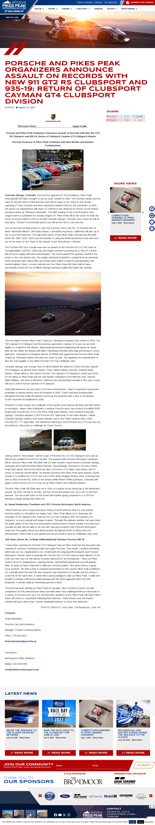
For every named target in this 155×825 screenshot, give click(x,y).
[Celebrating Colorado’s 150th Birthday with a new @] (30, 815)
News (66, 9)
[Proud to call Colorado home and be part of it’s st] (42, 815)
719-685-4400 (112, 817)
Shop (110, 9)
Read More (148, 822)
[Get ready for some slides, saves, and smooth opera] (19, 815)
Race (38, 9)
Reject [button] (141, 822)
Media (98, 9)
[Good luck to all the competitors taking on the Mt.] (7, 815)
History (82, 9)
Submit (144, 765)
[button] (112, 116)
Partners (128, 9)
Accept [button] (132, 822)
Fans (51, 9)
